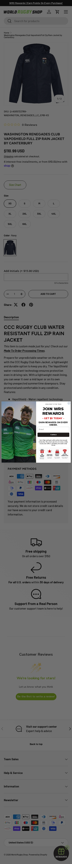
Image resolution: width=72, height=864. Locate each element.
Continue (53, 435)
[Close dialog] (69, 403)
